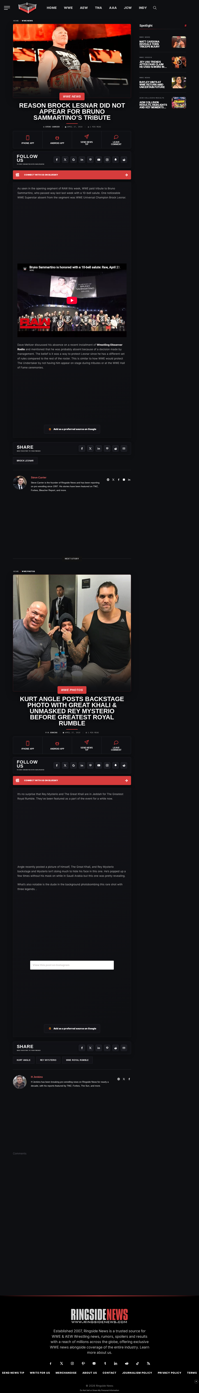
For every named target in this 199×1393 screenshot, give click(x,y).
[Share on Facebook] (82, 448)
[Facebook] (56, 159)
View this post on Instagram (51, 965)
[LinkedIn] (82, 159)
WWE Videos (145, 57)
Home (52, 8)
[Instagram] (107, 159)
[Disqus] (72, 1206)
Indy (143, 8)
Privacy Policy (169, 1373)
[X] (65, 159)
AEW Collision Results (151, 98)
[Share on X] (90, 448)
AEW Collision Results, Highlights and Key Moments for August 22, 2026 (153, 105)
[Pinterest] (90, 159)
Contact (109, 1373)
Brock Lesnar (25, 461)
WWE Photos (28, 571)
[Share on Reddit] (115, 448)
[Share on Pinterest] (107, 448)
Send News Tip (13, 1373)
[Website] (108, 480)
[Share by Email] (124, 448)
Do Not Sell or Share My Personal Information (99, 1390)
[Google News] (73, 159)
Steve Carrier (52, 127)
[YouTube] (98, 159)
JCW (128, 8)
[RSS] (148, 1363)
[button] (155, 8)
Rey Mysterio (48, 1060)
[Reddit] (124, 159)
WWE (68, 8)
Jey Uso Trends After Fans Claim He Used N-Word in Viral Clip (151, 64)
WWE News (27, 21)
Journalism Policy (137, 1373)
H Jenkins (52, 733)
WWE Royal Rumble (77, 1060)
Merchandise (66, 1373)
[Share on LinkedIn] (98, 448)
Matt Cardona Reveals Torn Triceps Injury (149, 44)
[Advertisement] (72, 393)
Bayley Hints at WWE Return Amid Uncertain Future (152, 84)
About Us (89, 1373)
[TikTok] (137, 1363)
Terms (192, 1373)
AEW (84, 8)
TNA (98, 8)
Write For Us (40, 1373)
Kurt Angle (23, 1060)
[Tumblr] (105, 1363)
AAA (113, 8)
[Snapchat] (115, 159)
